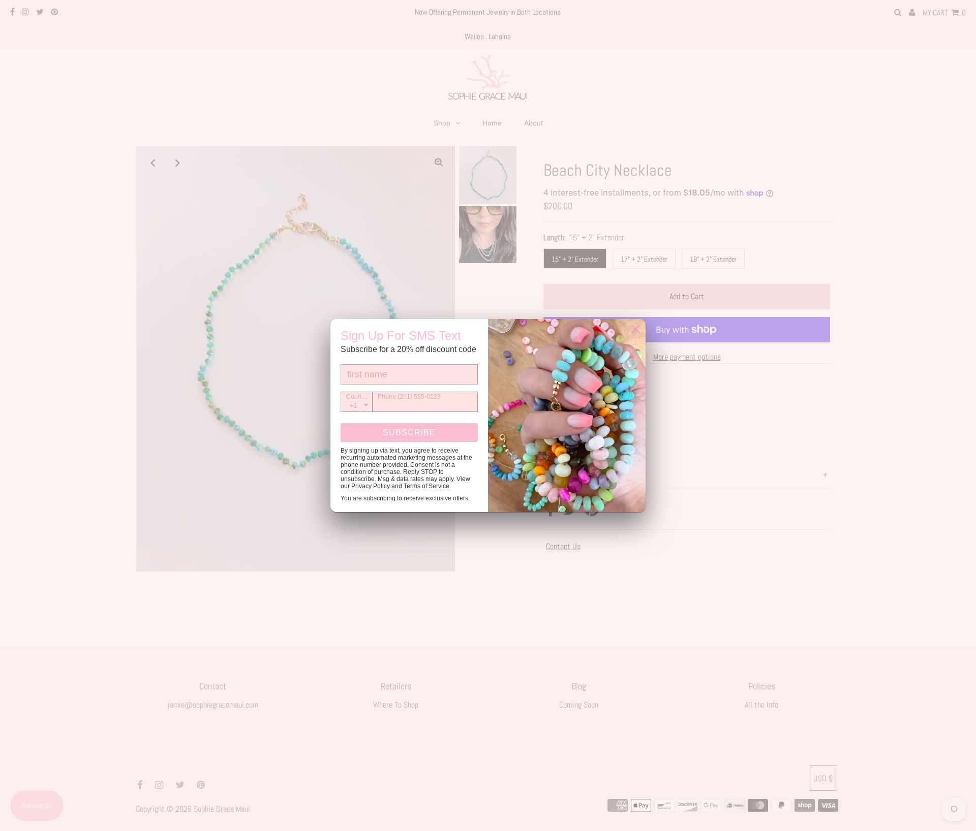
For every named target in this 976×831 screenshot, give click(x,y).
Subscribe (409, 432)
